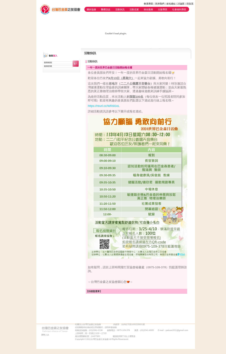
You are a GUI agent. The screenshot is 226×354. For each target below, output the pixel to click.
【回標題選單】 (94, 291)
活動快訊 (120, 9)
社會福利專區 (179, 9)
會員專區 (148, 3)
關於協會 (91, 9)
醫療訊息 (105, 9)
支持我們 (159, 3)
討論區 (181, 3)
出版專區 (162, 9)
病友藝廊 (148, 9)
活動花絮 (134, 9)
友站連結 (171, 3)
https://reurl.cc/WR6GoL (104, 106)
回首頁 (189, 3)
